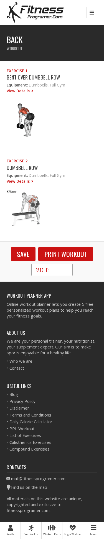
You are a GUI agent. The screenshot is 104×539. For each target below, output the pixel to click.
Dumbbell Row (22, 167)
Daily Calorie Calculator (30, 421)
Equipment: (17, 85)
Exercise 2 (17, 160)
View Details (19, 90)
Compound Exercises (29, 449)
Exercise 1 (17, 70)
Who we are (20, 361)
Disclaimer (19, 408)
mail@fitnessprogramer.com (38, 478)
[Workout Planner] (35, 12)
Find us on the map (29, 487)
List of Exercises (25, 435)
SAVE (23, 254)
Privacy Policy (22, 401)
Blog (13, 394)
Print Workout (65, 254)
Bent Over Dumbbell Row (33, 77)
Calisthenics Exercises (30, 442)
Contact (16, 368)
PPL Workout (22, 428)
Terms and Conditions (30, 415)
